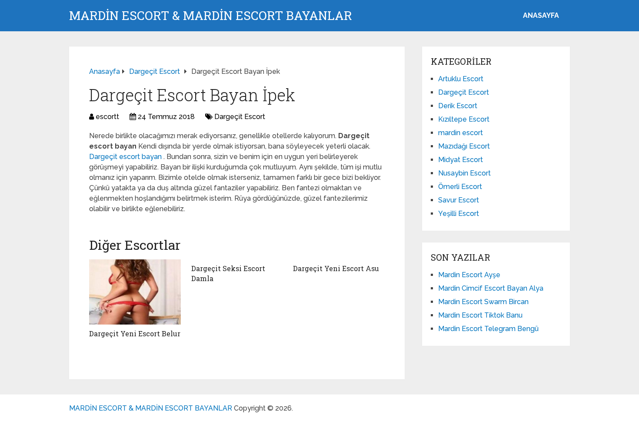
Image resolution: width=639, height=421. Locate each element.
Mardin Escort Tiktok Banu (480, 315)
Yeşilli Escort (458, 213)
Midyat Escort (460, 160)
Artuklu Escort (460, 79)
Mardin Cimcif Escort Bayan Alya (490, 288)
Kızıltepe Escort (463, 119)
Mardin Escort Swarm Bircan (483, 302)
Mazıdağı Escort (464, 146)
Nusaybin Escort (464, 173)
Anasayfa (541, 15)
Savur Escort (458, 200)
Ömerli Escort (460, 186)
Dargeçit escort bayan (126, 156)
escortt (107, 117)
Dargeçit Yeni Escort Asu (336, 268)
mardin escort (460, 133)
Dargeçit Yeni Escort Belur (134, 333)
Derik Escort (457, 106)
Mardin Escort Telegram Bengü (488, 329)
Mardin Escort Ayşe (469, 275)
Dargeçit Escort (239, 117)
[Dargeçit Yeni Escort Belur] (135, 292)
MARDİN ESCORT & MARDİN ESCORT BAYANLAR (210, 16)
